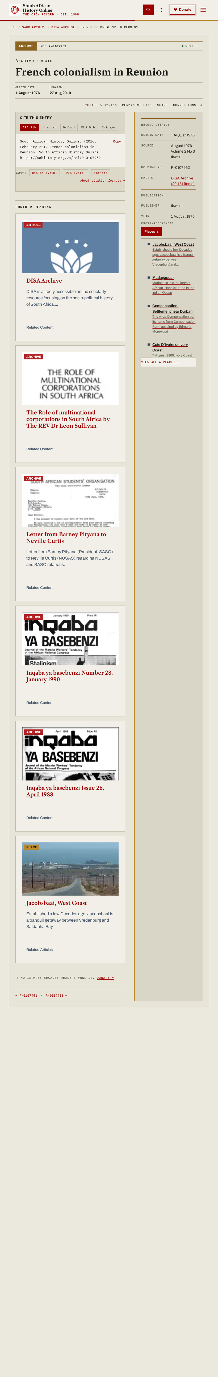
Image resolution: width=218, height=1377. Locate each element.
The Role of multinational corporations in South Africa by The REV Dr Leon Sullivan (68, 419)
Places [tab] (151, 231)
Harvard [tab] (50, 127)
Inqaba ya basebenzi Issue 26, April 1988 (65, 791)
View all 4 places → (160, 362)
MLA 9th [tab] (88, 127)
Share (162, 105)
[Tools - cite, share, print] (161, 10)
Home (13, 27)
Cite (101, 105)
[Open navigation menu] (203, 10)
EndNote (100, 173)
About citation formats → (102, 180)
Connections (188, 105)
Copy (117, 141)
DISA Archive (63, 27)
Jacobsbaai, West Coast (56, 903)
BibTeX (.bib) (44, 173)
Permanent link (137, 105)
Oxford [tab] (69, 127)
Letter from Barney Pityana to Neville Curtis (66, 537)
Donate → (105, 978)
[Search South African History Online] (148, 10)
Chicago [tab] (108, 127)
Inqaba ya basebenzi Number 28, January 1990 (69, 676)
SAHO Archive (34, 27)
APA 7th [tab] (29, 127)
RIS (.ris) (75, 173)
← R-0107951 (26, 995)
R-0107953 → (57, 995)
